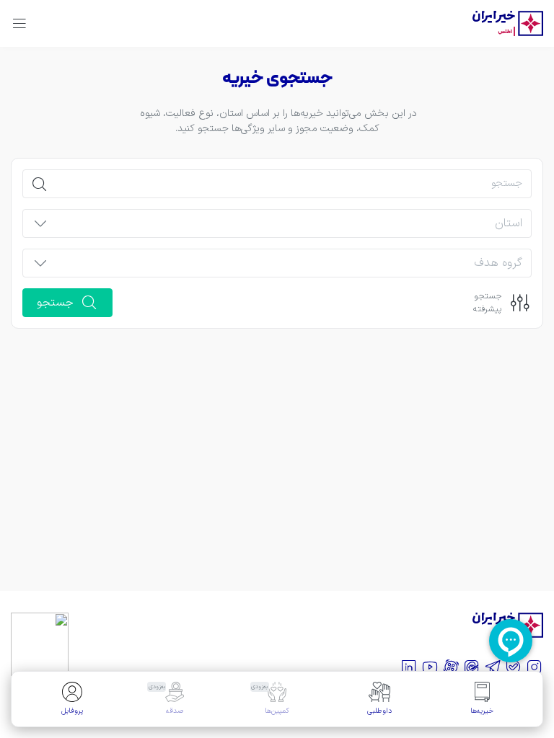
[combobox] (289, 227)
